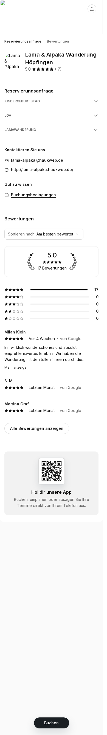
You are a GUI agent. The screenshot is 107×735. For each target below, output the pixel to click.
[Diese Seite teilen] (92, 8)
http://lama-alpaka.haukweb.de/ (42, 169)
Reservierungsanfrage (22, 41)
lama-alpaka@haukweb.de (37, 160)
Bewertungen (58, 41)
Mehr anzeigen (16, 367)
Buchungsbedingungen (33, 194)
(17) (58, 69)
